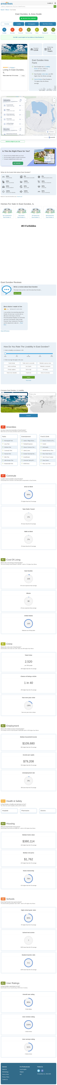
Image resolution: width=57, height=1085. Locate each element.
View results (28, 380)
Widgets (22, 1071)
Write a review (17, 293)
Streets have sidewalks (12, 372)
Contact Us (5, 1079)
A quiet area (28, 372)
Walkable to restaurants (45, 366)
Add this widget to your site (13, 141)
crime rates (45, 74)
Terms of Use (5, 1074)
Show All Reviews (5, 331)
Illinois (7, 9)
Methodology (5, 1071)
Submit (28, 377)
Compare (28, 415)
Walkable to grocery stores (45, 363)
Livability (49, 3)
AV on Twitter (38, 1070)
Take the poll (19, 196)
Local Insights (23, 1069)
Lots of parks (28, 366)
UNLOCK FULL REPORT (29, 18)
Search (2, 9)
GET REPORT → (18, 163)
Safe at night (28, 369)
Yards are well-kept (12, 366)
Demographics (31, 24)
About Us (4, 1069)
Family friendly (12, 363)
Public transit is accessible (28, 363)
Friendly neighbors (12, 369)
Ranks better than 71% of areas (10, 75)
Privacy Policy (5, 1077)
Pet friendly (45, 369)
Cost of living (37, 79)
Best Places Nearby (48, 24)
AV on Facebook (42, 1070)
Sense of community (45, 372)
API (21, 1074)
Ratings (12, 67)
